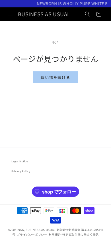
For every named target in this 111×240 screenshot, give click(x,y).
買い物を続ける (55, 77)
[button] (10, 14)
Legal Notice (19, 161)
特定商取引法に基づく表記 (80, 235)
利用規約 (55, 235)
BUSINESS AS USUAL (41, 230)
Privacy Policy (20, 171)
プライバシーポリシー (32, 235)
